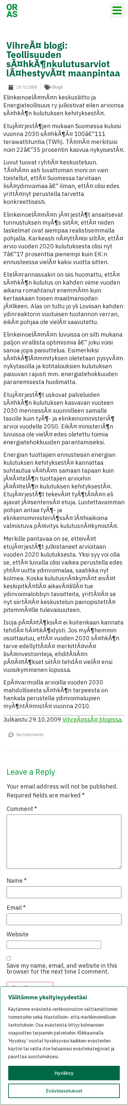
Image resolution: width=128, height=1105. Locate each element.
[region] (64, 1045)
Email (16, 908)
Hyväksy (64, 1073)
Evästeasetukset (64, 1090)
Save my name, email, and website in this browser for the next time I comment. (62, 969)
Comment (22, 809)
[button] (117, 10)
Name (17, 881)
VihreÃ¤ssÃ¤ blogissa (91, 719)
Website (18, 934)
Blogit (57, 87)
